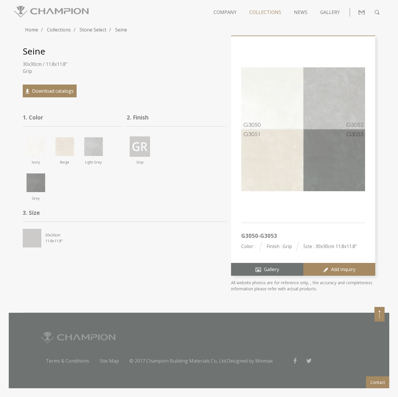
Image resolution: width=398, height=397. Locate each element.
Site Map (109, 361)
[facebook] (295, 361)
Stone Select (93, 30)
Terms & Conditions (67, 361)
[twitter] (309, 361)
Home (31, 30)
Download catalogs (53, 91)
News (300, 12)
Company (225, 12)
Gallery (330, 12)
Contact (377, 382)
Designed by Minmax (250, 361)
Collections (265, 12)
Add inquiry (343, 269)
